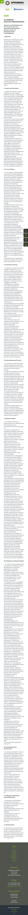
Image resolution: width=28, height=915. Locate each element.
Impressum (14, 909)
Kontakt (14, 860)
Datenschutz (14, 911)
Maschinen (14, 857)
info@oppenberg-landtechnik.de (14, 886)
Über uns (14, 851)
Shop (14, 859)
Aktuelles (14, 854)
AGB (14, 913)
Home (14, 849)
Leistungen (14, 852)
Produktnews (14, 856)
